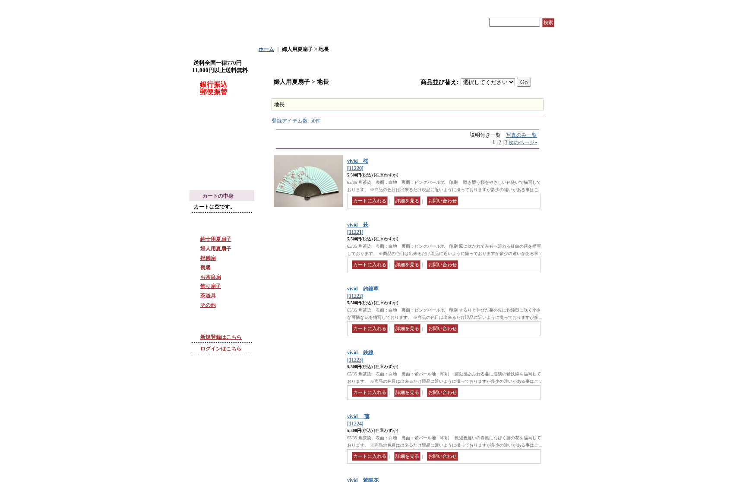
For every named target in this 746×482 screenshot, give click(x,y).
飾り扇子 (210, 286)
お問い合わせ (449, 22)
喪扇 (205, 268)
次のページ (523, 142)
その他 (208, 305)
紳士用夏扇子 (215, 239)
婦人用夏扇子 (215, 249)
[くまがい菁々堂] (262, 22)
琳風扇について (214, 115)
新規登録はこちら (221, 337)
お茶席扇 (210, 277)
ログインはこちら (221, 349)
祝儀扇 (208, 258)
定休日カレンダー (216, 164)
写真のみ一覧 (521, 135)
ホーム (266, 49)
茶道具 (208, 296)
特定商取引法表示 (216, 149)
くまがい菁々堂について (224, 130)
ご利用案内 (409, 22)
